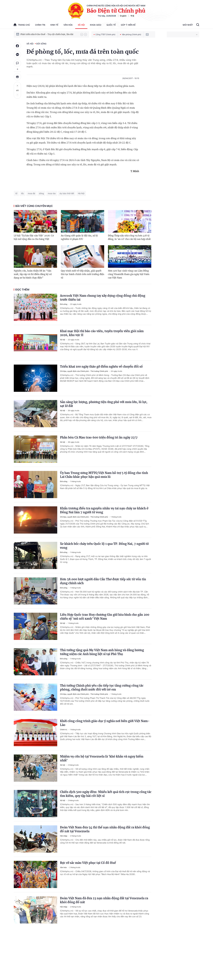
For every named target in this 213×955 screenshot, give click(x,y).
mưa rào (52, 193)
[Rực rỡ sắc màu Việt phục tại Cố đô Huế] (35, 874)
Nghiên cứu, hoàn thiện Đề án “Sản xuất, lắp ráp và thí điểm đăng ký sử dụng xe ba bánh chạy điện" (33, 274)
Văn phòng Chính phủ (131, 34)
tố (16, 193)
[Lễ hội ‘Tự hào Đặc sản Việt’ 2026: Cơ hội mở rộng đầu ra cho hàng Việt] (35, 221)
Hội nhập (64, 836)
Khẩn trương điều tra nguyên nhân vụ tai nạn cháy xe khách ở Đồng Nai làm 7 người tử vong (104, 510)
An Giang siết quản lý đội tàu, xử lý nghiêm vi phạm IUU (79, 237)
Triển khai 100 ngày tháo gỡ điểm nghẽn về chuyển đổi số (101, 366)
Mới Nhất (188, 25)
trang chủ (24, 25)
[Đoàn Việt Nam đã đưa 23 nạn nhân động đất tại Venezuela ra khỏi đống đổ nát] (35, 909)
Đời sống (41, 43)
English (123, 16)
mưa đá (31, 193)
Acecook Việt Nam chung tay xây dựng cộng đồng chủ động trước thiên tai (102, 297)
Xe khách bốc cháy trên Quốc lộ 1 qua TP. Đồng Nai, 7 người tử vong (104, 545)
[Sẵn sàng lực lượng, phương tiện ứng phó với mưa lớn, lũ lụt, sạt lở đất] (35, 413)
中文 (132, 16)
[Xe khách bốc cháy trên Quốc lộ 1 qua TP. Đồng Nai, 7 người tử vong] (35, 555)
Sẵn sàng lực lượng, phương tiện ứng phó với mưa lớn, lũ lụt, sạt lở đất (103, 404)
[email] (147, 34)
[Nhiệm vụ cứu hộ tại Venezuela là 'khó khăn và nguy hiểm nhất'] (35, 768)
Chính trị (40, 25)
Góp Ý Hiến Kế (128, 25)
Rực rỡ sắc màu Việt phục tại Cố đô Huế (88, 863)
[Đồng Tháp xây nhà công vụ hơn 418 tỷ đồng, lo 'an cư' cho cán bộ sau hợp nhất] (129, 221)
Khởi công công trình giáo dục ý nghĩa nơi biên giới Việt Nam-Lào (105, 723)
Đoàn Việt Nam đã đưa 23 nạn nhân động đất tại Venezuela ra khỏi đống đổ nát (104, 900)
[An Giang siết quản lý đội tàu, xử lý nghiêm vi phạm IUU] (82, 221)
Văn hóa (68, 25)
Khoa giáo (95, 25)
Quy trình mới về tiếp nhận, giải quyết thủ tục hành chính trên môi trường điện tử (82, 274)
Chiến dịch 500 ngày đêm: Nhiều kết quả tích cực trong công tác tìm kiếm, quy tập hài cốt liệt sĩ (105, 794)
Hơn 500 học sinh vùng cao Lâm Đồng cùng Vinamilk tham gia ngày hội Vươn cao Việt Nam (128, 274)
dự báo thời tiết (67, 193)
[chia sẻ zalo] (17, 54)
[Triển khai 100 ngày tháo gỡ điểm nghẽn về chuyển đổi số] (35, 378)
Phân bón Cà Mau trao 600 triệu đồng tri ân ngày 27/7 (99, 437)
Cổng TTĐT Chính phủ (105, 34)
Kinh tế (54, 25)
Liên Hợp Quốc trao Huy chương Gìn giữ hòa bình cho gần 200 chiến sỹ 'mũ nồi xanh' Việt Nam (104, 616)
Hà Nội (81, 193)
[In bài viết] (17, 76)
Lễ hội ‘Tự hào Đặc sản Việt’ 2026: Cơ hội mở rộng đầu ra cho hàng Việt (34, 237)
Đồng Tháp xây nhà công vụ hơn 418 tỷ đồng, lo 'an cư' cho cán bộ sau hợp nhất (129, 237)
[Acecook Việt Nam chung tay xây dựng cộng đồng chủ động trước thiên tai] (35, 307)
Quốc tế (111, 25)
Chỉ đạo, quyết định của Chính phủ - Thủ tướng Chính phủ (84, 371)
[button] (81, 34)
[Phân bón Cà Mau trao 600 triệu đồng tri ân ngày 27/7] (35, 449)
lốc (22, 193)
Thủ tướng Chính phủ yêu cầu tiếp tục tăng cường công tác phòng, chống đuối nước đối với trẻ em (101, 687)
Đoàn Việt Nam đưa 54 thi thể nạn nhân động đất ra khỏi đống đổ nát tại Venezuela (105, 829)
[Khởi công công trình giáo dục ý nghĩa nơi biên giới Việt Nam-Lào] (35, 732)
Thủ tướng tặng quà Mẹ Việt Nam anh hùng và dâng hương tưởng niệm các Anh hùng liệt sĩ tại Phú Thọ (102, 652)
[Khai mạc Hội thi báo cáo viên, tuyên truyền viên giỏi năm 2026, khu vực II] (35, 342)
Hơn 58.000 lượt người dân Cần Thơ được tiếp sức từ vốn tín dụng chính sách (103, 581)
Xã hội (81, 25)
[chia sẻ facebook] (17, 45)
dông (41, 193)
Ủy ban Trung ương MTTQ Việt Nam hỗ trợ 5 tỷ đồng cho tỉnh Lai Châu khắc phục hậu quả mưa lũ (104, 475)
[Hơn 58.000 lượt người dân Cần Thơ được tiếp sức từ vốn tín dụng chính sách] (35, 590)
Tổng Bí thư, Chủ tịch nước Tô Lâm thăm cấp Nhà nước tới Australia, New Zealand (49, 34)
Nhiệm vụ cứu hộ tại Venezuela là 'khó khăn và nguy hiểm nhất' (101, 758)
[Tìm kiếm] (197, 25)
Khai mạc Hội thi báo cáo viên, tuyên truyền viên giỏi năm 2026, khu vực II (102, 333)
